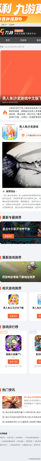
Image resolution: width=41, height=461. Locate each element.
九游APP (11, 25)
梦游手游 (37, 445)
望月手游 (3, 445)
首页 (8, 40)
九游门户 (4, 25)
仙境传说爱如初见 (8, 441)
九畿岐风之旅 (27, 445)
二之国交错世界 (14, 445)
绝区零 (2, 437)
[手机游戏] (18, 32)
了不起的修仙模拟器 (31, 437)
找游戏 (23, 40)
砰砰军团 (29, 441)
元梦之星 (10, 437)
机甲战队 (20, 441)
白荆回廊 (19, 437)
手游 (1, 47)
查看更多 (8, 236)
